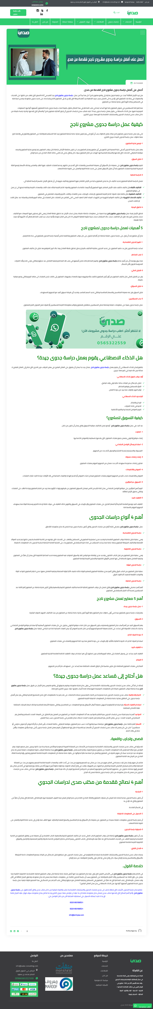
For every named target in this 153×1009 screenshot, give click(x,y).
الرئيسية (139, 22)
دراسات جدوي (113, 22)
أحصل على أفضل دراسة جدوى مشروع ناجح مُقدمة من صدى (113, 90)
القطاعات (100, 22)
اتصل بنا (35, 22)
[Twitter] (11, 931)
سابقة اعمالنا (67, 22)
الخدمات (128, 22)
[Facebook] (18, 931)
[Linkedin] (14, 931)
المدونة (55, 22)
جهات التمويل (84, 22)
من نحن (45, 22)
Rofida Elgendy (131, 930)
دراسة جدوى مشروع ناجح (64, 95)
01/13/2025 (138, 83)
